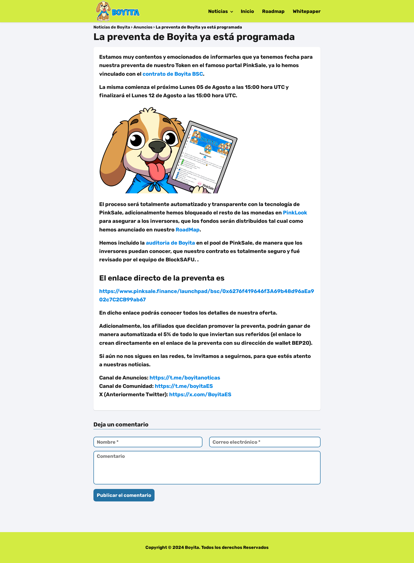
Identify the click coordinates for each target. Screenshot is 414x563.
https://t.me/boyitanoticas (185, 377)
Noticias (218, 11)
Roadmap (273, 11)
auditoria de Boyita (170, 243)
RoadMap (188, 229)
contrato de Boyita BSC (173, 74)
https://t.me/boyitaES (184, 386)
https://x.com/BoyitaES (200, 394)
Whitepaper (307, 11)
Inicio (247, 11)
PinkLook (295, 212)
